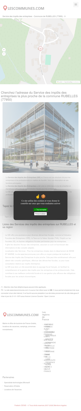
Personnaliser (40, 213)
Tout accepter (41, 209)
